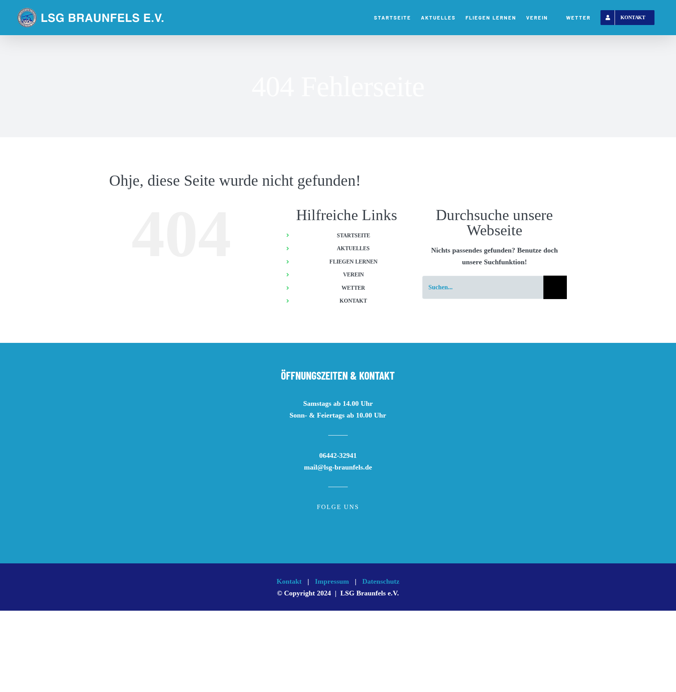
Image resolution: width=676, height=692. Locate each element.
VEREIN (353, 275)
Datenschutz (380, 581)
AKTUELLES (353, 248)
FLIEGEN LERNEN (353, 262)
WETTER (353, 288)
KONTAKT (353, 301)
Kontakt (289, 581)
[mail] (351, 534)
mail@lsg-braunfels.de (338, 467)
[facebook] (324, 534)
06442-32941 (338, 455)
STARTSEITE (353, 235)
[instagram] (338, 534)
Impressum (332, 581)
